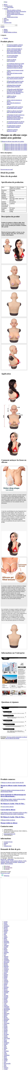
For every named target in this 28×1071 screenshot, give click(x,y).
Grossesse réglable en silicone (14, 46)
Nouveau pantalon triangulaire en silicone (17, 737)
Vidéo (5, 18)
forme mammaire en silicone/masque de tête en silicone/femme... (13, 795)
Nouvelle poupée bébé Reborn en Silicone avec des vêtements (15, 92)
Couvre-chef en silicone (8, 809)
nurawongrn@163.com (9, 833)
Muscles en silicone (11, 131)
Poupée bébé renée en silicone (14, 108)
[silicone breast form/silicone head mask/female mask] (14, 791)
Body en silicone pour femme (14, 112)
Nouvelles (6, 19)
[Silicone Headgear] (7, 806)
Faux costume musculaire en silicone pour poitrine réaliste (14, 52)
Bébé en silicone (11, 97)
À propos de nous (8, 6)
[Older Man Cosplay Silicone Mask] (12, 782)
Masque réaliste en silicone (13, 13)
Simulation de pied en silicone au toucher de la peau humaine (15, 118)
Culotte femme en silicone (13, 127)
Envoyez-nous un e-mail (7, 169)
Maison (5, 4)
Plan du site (3, 859)
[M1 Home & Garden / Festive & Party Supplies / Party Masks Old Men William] (14, 800)
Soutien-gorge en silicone (16, 860)
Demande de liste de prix (7, 856)
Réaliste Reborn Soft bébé (13, 86)
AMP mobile (10, 859)
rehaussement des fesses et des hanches (16, 11)
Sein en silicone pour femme (12, 738)
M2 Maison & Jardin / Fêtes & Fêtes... (13, 817)
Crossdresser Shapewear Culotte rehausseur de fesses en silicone (15, 67)
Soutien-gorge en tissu (12, 17)
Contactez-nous (7, 22)
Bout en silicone (9, 863)
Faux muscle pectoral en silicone (15, 78)
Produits (6, 8)
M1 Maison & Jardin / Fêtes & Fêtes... (13, 803)
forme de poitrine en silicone (14, 10)
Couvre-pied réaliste (12, 57)
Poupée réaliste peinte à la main (14, 82)
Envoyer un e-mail (5, 873)
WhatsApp (6, 875)
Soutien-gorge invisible (11, 862)
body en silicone (11, 61)
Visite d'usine (10, 7)
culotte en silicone (5, 860)
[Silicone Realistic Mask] (8, 820)
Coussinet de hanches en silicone (15, 123)
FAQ (5, 21)
